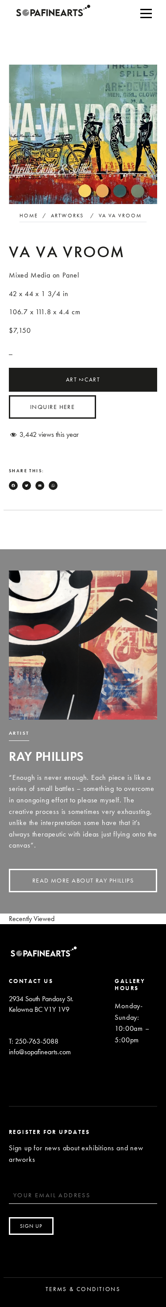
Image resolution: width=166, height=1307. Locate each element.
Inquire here (52, 407)
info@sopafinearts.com (40, 1051)
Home (28, 215)
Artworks (67, 215)
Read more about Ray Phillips (83, 880)
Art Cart (83, 379)
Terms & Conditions (83, 1289)
